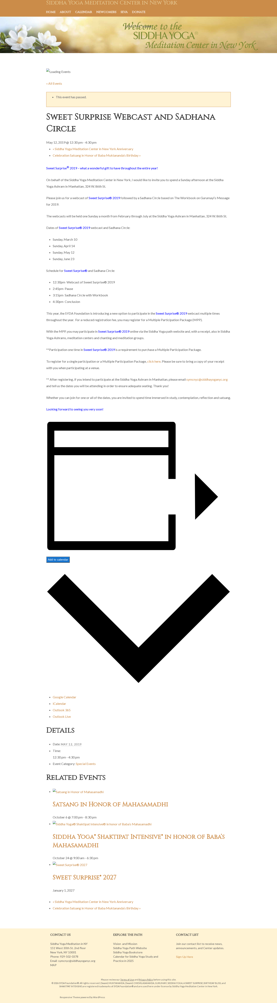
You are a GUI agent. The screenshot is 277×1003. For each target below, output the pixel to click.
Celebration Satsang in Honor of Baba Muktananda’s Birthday (97, 155)
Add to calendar (58, 559)
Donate (138, 12)
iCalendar (59, 703)
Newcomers (106, 12)
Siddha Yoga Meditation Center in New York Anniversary (93, 149)
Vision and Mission (125, 943)
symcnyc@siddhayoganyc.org (207, 379)
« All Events (54, 83)
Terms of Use (127, 979)
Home (51, 12)
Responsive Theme (70, 997)
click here (154, 361)
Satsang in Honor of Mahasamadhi (110, 804)
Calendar (83, 12)
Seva (124, 12)
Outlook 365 (62, 710)
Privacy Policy (146, 979)
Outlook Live (62, 716)
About (65, 12)
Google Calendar (64, 697)
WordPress (99, 997)
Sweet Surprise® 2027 (84, 878)
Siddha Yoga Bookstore (128, 952)
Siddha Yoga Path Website (130, 948)
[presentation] (78, 791)
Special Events (86, 764)
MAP (53, 965)
